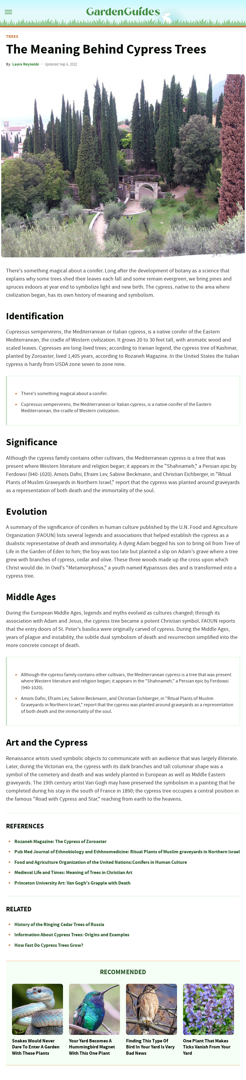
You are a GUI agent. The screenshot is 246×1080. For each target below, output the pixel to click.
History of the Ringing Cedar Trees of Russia (59, 925)
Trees (12, 37)
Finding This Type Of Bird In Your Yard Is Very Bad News (150, 1047)
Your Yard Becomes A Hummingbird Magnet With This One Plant (92, 1047)
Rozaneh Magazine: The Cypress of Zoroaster (60, 842)
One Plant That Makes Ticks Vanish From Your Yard (206, 1047)
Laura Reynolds (25, 64)
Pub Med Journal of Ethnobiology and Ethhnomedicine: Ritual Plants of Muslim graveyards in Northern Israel (127, 852)
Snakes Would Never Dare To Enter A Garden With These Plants (35, 1047)
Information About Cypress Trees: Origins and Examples (71, 935)
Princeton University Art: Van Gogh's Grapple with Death (72, 883)
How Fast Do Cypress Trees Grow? (48, 945)
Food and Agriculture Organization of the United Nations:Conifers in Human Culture (100, 862)
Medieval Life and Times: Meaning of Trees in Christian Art (73, 873)
